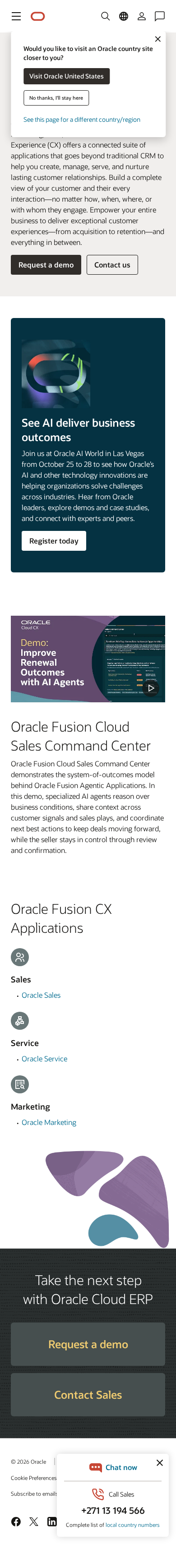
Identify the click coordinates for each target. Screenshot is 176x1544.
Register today (54, 540)
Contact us (112, 264)
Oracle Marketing (49, 1122)
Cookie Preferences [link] (34, 1477)
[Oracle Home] (38, 16)
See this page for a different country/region (81, 119)
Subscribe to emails (34, 1493)
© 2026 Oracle (28, 1461)
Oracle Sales (41, 995)
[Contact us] (159, 16)
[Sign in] (141, 16)
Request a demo (46, 264)
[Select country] (123, 16)
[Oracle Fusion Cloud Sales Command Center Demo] (88, 659)
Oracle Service (44, 1058)
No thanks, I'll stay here (56, 97)
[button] (16, 16)
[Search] (105, 16)
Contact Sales (88, 1394)
